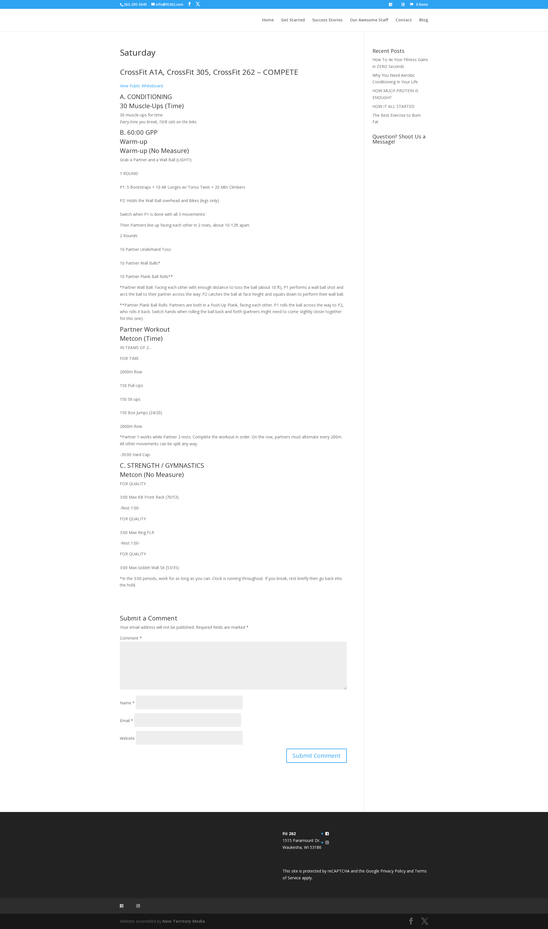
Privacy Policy (393, 871)
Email (126, 720)
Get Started (293, 20)
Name (127, 703)
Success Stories (327, 20)
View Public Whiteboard (141, 85)
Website (127, 738)
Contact (404, 20)
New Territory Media (183, 921)
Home (268, 20)
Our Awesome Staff (369, 20)
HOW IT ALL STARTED (393, 106)
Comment (131, 638)
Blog (423, 20)
